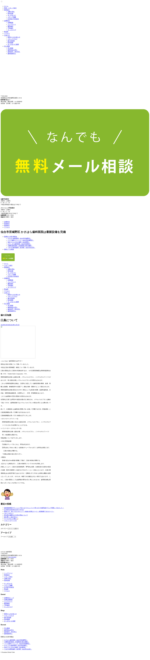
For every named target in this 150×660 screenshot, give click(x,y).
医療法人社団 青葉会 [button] (10, 236)
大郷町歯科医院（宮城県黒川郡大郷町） (20, 245)
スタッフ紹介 (8, 265)
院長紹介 (7, 223)
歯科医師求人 (12, 53)
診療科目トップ (9, 598)
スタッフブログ (12, 39)
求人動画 (10, 48)
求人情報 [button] (7, 303)
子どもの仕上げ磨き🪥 (11, 518)
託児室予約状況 (9, 587)
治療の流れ (11, 11)
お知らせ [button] (7, 293)
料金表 (6, 31)
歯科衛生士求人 (12, 50)
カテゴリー (4, 528)
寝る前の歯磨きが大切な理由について (16, 515)
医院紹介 (7, 10)
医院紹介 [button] (7, 267)
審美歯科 (10, 26)
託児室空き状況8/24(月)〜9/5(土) (14, 509)
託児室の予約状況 (13, 19)
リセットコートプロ (10, 520)
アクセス (7, 33)
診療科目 (7, 20)
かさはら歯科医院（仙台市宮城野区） (19, 238)
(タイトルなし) (8, 513)
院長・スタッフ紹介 (10, 8)
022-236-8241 (12, 557)
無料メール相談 (9, 249)
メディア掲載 (12, 17)
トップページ (8, 573)
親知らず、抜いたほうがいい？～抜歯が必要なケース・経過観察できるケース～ (29, 511)
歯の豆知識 (11, 41)
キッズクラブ (12, 30)
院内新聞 (10, 42)
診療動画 (10, 22)
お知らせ (7, 35)
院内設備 (10, 13)
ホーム (6, 6)
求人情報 (7, 46)
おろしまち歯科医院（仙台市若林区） (19, 244)
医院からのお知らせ (14, 37)
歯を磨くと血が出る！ (11, 517)
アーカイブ (4, 536)
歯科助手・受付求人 (14, 51)
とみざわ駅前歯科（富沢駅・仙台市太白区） (21, 247)
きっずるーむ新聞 (13, 44)
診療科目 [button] (7, 278)
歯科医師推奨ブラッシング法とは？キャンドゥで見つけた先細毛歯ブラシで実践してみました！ (34, 508)
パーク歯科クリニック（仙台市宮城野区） (21, 240)
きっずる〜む (12, 15)
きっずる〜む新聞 (13, 302)
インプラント (12, 24)
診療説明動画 (8, 599)
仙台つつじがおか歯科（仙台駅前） (19, 242)
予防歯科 (10, 28)
